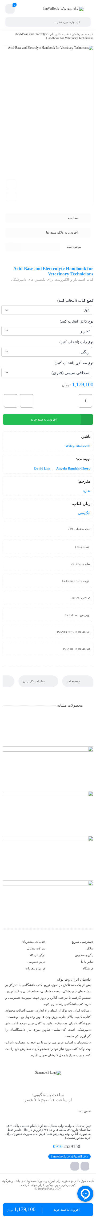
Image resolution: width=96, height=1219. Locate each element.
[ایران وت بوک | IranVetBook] (63, 9)
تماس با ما (87, 961)
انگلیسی (84, 513)
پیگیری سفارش (84, 955)
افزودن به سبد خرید (44, 419)
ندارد (86, 491)
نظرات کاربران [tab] (34, 681)
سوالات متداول (36, 948)
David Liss (42, 468)
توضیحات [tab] (74, 681)
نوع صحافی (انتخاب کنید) (74, 363)
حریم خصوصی (36, 961)
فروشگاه (88, 968)
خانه (90, 34)
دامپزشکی (79, 34)
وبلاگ (90, 948)
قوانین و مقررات (35, 968)
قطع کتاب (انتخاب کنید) (75, 301)
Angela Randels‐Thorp (73, 468)
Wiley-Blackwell (77, 446)
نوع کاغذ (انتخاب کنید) (76, 321)
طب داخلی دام (59, 34)
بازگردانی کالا (37, 955)
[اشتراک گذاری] (11, 196)
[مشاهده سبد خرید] (10, 9)
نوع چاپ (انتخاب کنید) (76, 342)
